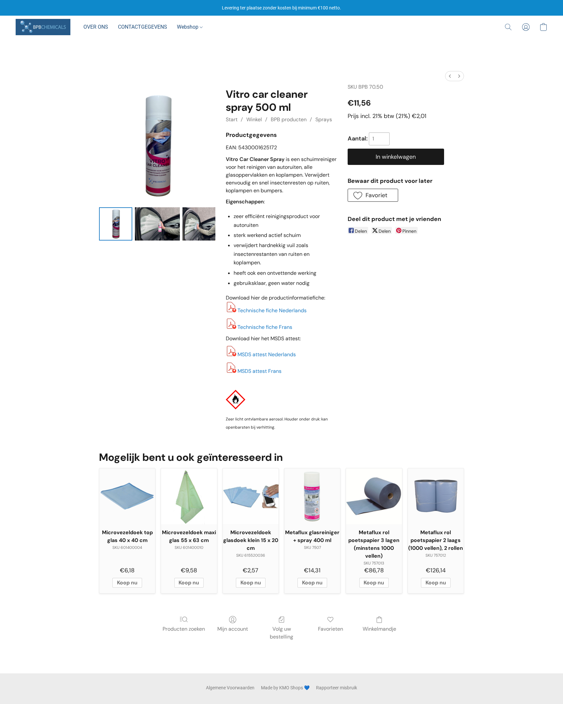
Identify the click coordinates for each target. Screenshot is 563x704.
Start (232, 119)
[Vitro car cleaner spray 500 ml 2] (199, 224)
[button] (43, 27)
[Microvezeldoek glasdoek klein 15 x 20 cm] (251, 496)
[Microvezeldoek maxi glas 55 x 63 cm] (189, 496)
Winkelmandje (379, 628)
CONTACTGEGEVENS (142, 27)
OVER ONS (95, 27)
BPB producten (289, 119)
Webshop (188, 27)
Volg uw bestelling (281, 632)
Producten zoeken (184, 628)
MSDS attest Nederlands (267, 354)
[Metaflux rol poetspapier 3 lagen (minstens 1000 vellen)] (374, 496)
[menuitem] (450, 76)
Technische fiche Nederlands (272, 310)
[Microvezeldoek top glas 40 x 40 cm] (127, 496)
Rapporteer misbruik (336, 687)
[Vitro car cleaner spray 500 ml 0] (115, 224)
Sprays (323, 119)
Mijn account (232, 628)
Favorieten (330, 628)
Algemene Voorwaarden (230, 687)
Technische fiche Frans (265, 327)
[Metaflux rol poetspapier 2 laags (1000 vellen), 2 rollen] (436, 496)
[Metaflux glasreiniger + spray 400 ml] (312, 496)
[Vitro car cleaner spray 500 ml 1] (157, 224)
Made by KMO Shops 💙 (285, 687)
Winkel (254, 119)
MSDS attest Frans (260, 371)
